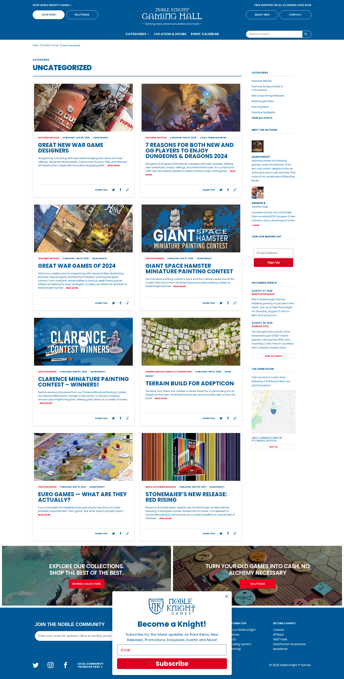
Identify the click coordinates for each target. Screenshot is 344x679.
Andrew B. (259, 203)
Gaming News (260, 106)
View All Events (273, 356)
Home (36, 45)
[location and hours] (273, 412)
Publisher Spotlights (263, 112)
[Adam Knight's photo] (273, 146)
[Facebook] (65, 665)
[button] (113, 190)
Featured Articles (262, 81)
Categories (136, 34)
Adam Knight (261, 156)
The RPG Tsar (260, 207)
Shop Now (49, 14)
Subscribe (172, 663)
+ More (255, 225)
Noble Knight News (263, 101)
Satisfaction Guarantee (289, 644)
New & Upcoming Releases (268, 95)
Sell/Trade (82, 14)
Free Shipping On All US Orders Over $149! (282, 5)
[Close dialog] (226, 596)
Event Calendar (205, 34)
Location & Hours (170, 34)
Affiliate (278, 635)
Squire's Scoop (50, 45)
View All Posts (262, 118)
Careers (278, 630)
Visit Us (273, 446)
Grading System (240, 644)
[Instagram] (51, 665)
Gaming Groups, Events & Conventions (267, 88)
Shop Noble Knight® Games (51, 5)
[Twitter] (36, 665)
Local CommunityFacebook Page (90, 665)
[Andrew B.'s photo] (273, 193)
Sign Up (274, 262)
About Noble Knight (242, 630)
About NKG (262, 14)
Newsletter (280, 649)
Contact (295, 14)
